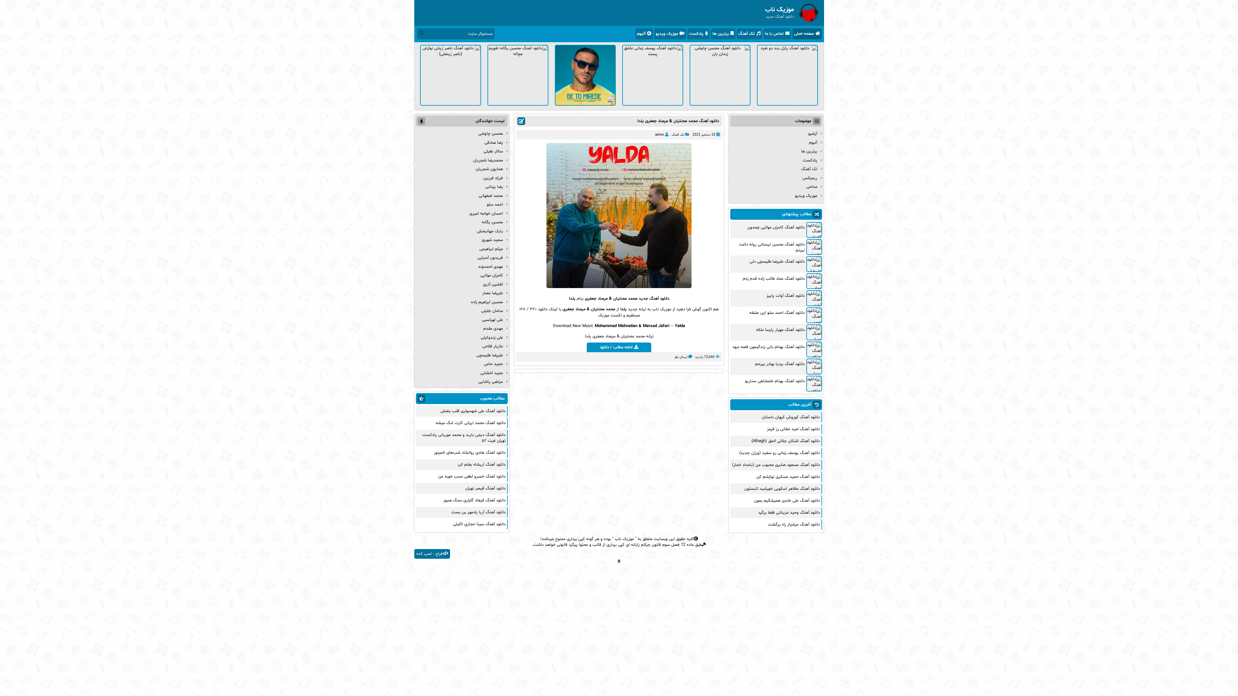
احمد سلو (495, 205)
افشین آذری (493, 284)
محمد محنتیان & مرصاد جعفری (611, 299)
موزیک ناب (624, 539)
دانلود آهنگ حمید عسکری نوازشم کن (788, 477)
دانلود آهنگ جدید (654, 299)
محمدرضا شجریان (488, 160)
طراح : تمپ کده (429, 554)
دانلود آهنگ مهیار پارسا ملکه (780, 330)
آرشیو (812, 134)
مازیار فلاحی (492, 346)
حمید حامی (493, 364)
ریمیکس (809, 178)
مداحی (811, 187)
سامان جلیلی (492, 311)
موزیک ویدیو (667, 34)
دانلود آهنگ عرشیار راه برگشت (794, 524)
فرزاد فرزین (493, 178)
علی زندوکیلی (492, 338)
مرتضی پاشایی (490, 382)
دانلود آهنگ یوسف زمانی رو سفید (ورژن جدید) (779, 453)
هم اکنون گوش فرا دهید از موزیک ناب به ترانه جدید (673, 309)
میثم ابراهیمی (491, 249)
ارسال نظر (680, 357)
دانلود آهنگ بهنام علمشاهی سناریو (775, 381)
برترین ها (720, 34)
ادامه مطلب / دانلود (616, 347)
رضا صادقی (494, 143)
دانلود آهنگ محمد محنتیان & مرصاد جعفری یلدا (678, 121)
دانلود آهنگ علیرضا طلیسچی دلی (777, 262)
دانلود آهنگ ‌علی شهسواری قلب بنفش (473, 411)
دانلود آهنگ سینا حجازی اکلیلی (479, 524)
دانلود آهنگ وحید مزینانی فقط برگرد (789, 513)
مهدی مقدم (493, 329)
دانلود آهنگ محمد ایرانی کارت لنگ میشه (471, 423)
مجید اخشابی (491, 373)
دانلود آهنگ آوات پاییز (785, 296)
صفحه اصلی (804, 34)
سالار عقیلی (493, 151)
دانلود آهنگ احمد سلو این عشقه (777, 313)
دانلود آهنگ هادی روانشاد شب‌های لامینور (470, 453)
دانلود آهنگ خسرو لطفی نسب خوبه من (472, 476)
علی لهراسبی (492, 320)
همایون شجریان (489, 169)
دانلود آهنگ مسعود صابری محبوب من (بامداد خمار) (776, 465)
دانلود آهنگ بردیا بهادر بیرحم (780, 364)
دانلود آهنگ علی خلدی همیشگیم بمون (787, 501)
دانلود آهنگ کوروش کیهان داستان (791, 417)
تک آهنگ (746, 34)
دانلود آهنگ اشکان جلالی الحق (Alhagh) (786, 441)
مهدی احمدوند (490, 267)
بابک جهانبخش (490, 231)
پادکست (696, 34)
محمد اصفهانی (491, 196)
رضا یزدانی (494, 187)
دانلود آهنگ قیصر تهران (485, 488)
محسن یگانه (492, 222)
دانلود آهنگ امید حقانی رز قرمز (793, 429)
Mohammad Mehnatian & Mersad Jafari (632, 326)
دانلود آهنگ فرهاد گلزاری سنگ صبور (474, 500)
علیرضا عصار (492, 293)
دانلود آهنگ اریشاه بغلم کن (482, 465)
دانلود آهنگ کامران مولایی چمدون (776, 227)
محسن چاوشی (490, 134)
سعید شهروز (492, 240)
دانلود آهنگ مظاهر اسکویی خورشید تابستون (782, 489)
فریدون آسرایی (490, 258)
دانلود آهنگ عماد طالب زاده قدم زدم (774, 279)
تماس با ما (774, 34)
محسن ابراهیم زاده (487, 302)
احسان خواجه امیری (486, 214)
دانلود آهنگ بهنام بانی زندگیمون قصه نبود (768, 347)
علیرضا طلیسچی (490, 355)
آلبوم (641, 34)
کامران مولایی (491, 275)
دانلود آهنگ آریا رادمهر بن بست (478, 512)
